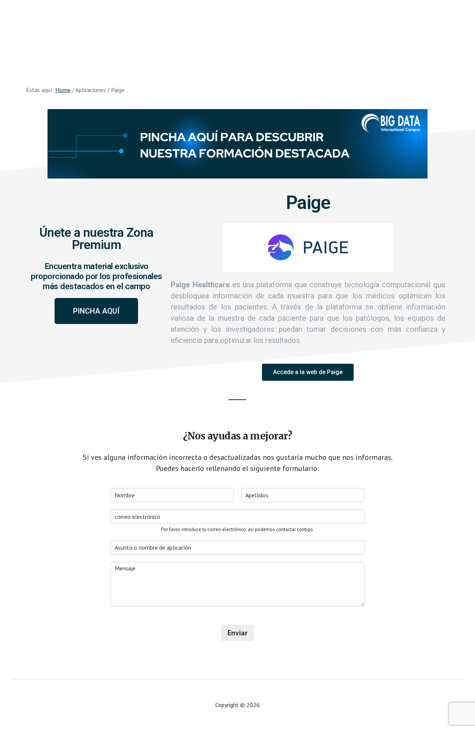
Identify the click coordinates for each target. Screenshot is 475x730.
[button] (96, 311)
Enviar (237, 633)
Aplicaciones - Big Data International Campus (74, 30)
